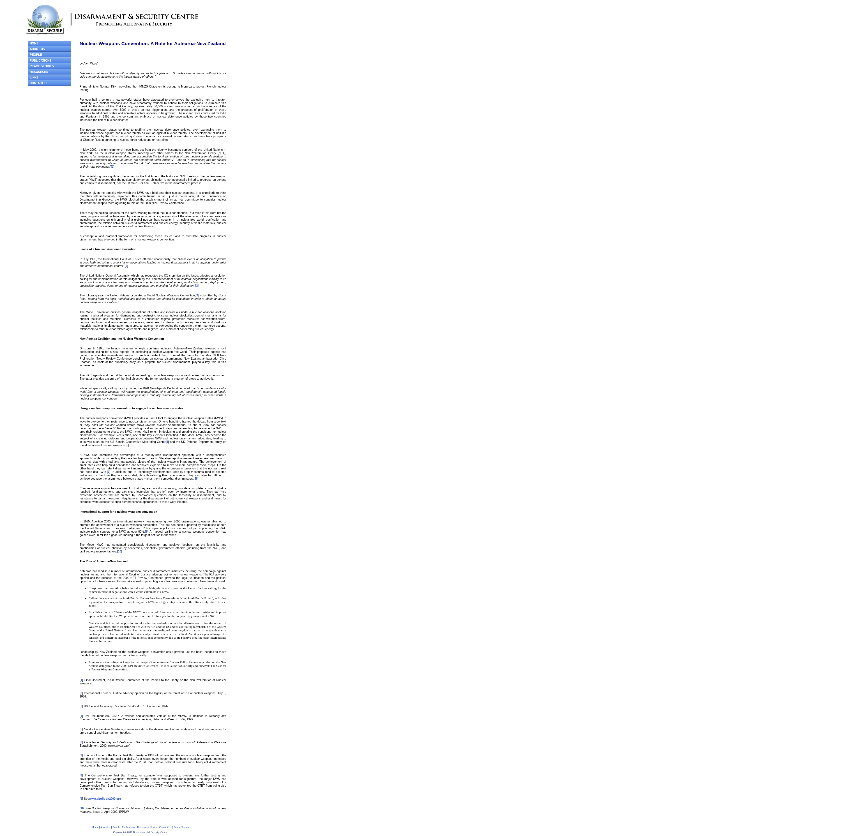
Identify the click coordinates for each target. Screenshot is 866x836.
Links (154, 827)
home (34, 43)
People (116, 827)
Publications (128, 827)
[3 (196, 285)
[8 (196, 478)
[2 (126, 266)
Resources (39, 72)
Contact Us (165, 827)
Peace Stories (42, 66)
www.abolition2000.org (105, 798)
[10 (119, 551)
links (34, 77)
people (36, 54)
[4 (197, 295)
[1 (112, 166)
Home (95, 827)
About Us (105, 827)
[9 (146, 531)
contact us (39, 83)
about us (37, 49)
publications (40, 60)
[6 (127, 445)
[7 (108, 471)
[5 (167, 441)
